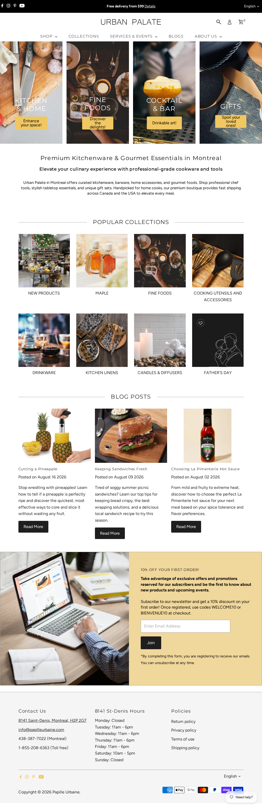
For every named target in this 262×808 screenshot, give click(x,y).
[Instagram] (8, 6)
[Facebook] (2, 6)
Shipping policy (185, 747)
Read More (33, 526)
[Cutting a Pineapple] (54, 436)
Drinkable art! (164, 122)
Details (150, 6)
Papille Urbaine (66, 792)
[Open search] (218, 22)
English (250, 6)
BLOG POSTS (131, 396)
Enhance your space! (31, 122)
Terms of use (182, 739)
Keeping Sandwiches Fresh (121, 469)
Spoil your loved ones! (231, 121)
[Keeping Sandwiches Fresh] (131, 436)
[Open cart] (241, 22)
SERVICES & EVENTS (132, 36)
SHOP (47, 36)
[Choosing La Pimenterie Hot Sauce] (207, 436)
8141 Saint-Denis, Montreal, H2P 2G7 (52, 720)
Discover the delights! (98, 123)
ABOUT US (206, 36)
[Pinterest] (15, 6)
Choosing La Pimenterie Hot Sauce (205, 469)
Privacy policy (183, 730)
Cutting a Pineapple (37, 469)
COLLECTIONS (84, 36)
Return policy (183, 721)
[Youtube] (22, 6)
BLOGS (176, 36)
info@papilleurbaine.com (41, 729)
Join (151, 642)
